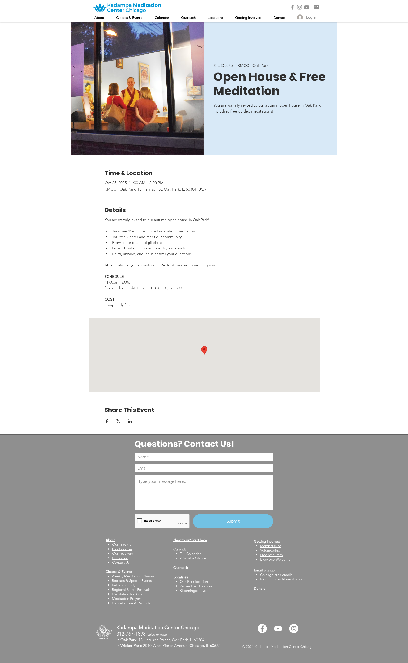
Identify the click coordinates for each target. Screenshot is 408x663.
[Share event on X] (118, 421)
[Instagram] (299, 7)
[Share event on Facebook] (107, 421)
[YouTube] (306, 7)
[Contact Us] (316, 7)
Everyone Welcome (275, 559)
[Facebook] (292, 7)
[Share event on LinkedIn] (130, 421)
